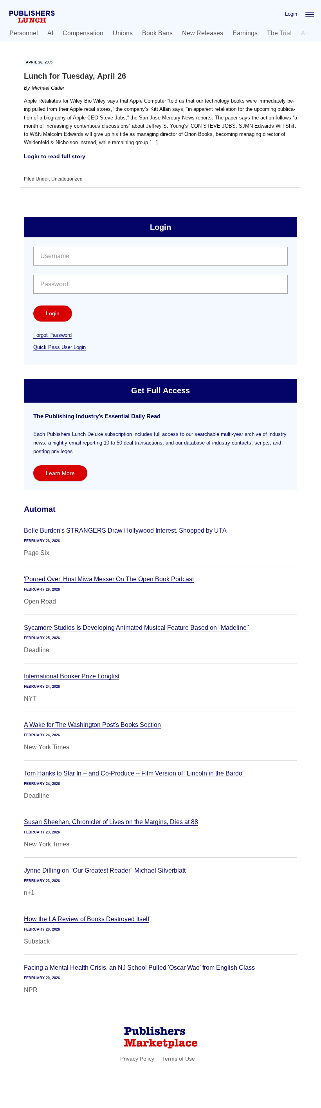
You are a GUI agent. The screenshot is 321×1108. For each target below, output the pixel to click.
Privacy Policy (137, 1059)
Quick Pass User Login (59, 347)
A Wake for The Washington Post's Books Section (92, 724)
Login (291, 14)
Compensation (83, 33)
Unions (123, 33)
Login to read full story (54, 156)
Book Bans (157, 33)
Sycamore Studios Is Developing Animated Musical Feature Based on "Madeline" (136, 627)
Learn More (60, 473)
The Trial (279, 33)
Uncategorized (67, 179)
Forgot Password (52, 335)
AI (50, 33)
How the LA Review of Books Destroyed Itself (86, 919)
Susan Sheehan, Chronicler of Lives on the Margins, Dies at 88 (111, 822)
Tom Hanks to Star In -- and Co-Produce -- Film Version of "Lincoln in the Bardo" (134, 773)
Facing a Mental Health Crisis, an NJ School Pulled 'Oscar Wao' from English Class (139, 967)
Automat (40, 509)
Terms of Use (178, 1059)
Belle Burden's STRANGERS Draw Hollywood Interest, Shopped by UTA (125, 530)
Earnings (245, 33)
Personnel (23, 33)
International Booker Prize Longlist (71, 676)
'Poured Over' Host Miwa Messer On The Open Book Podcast (109, 579)
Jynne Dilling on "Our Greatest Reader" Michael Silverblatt (105, 870)
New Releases (202, 33)
